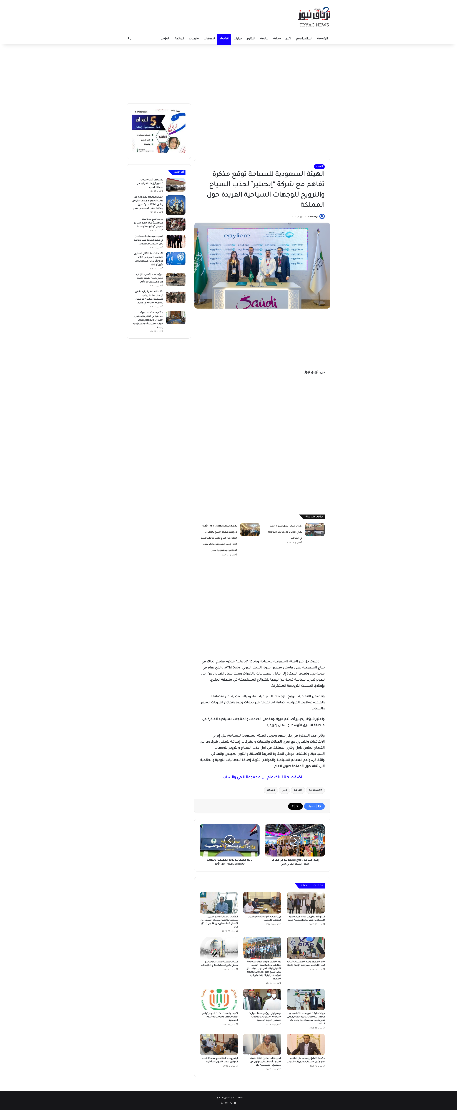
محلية (277, 38)
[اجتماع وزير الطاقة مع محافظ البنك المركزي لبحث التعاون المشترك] (219, 1044)
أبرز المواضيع (304, 38)
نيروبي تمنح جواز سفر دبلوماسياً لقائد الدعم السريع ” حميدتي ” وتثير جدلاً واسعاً (147, 223)
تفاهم (297, 790)
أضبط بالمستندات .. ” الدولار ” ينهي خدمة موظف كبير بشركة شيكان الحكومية (220, 1017)
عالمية (264, 38)
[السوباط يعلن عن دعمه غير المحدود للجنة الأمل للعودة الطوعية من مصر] (306, 903)
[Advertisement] (228, 73)
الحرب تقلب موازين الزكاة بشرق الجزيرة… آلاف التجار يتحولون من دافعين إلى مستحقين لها (265, 1062)
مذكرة (270, 790)
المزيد (165, 38)
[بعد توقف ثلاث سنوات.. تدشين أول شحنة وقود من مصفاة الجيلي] (175, 185)
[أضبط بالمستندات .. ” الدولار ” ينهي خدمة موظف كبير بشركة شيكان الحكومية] (219, 999)
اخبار (288, 38)
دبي (284, 790)
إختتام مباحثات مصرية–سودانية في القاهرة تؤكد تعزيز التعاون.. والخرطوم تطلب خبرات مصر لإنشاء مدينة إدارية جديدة (148, 320)
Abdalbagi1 (313, 217)
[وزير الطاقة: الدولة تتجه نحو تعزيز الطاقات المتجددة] (262, 903)
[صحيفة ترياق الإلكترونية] (314, 16)
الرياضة (179, 38)
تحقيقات (209, 38)
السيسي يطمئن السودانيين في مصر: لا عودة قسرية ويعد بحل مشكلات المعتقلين (148, 240)
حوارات (237, 38)
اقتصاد (224, 38)
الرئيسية (322, 38)
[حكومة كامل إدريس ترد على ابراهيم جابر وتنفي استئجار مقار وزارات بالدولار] (306, 1044)
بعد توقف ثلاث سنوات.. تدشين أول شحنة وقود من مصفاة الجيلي (150, 184)
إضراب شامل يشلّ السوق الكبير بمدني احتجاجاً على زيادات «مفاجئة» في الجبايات (284, 532)
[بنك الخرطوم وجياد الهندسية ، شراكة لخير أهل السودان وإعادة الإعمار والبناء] (306, 947)
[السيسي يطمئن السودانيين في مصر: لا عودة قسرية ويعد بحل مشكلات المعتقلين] (175, 241)
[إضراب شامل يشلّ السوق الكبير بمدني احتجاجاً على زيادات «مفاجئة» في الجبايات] (315, 529)
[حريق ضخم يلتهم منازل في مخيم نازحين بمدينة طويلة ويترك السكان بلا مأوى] (175, 279)
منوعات (194, 38)
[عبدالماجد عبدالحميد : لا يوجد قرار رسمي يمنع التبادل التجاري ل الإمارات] (219, 947)
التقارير (251, 38)
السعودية (314, 790)
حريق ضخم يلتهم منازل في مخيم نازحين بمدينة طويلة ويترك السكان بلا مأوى (149, 278)
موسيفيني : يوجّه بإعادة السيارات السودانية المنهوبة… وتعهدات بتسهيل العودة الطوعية (265, 1017)
